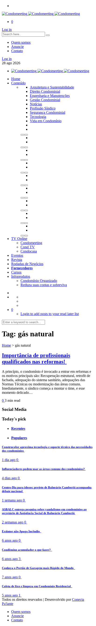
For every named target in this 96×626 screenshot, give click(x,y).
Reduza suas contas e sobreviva (44, 285)
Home (15, 79)
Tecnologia (38, 117)
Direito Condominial (45, 91)
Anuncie (17, 47)
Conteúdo (18, 83)
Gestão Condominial (45, 100)
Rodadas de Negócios (27, 264)
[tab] (52, 429)
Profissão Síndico (42, 108)
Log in (7, 30)
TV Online (19, 239)
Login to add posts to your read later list (50, 314)
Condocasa (29, 251)
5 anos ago (10, 595)
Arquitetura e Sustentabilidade (52, 87)
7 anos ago (10, 577)
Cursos (16, 272)
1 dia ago (9, 460)
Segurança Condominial (47, 112)
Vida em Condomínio (46, 121)
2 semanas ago (13, 522)
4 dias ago (10, 478)
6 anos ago (10, 540)
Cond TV (28, 247)
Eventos (17, 255)
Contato (17, 51)
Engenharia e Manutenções (50, 96)
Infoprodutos (20, 276)
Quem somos (21, 42)
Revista (16, 260)
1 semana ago (12, 500)
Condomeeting (31, 243)
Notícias (36, 104)
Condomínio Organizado (39, 281)
